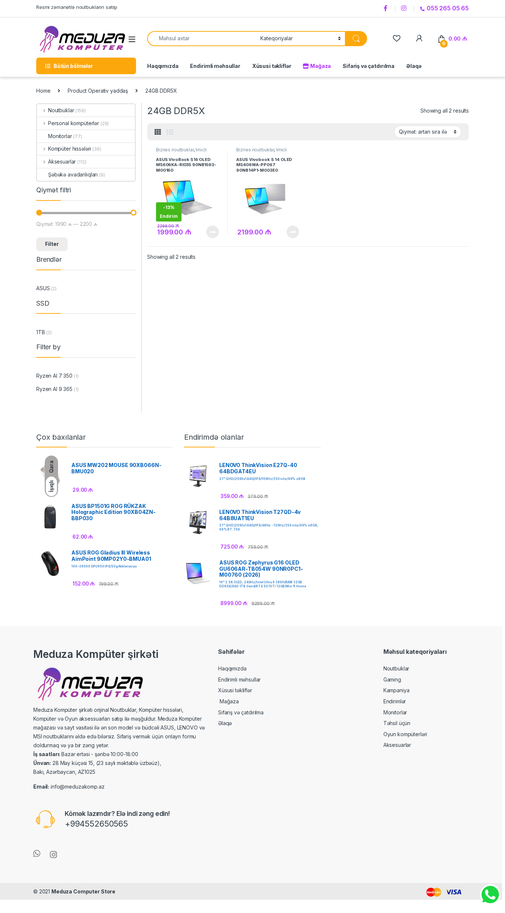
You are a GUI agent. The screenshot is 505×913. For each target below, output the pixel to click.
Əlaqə (413, 66)
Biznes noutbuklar (175, 149)
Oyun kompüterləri (405, 734)
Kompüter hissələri (69, 148)
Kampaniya (396, 690)
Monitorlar (60, 136)
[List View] (170, 132)
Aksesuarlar (62, 161)
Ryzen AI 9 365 (54, 389)
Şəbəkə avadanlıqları (73, 174)
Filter (52, 244)
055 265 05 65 (448, 8)
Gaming (392, 679)
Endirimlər (394, 701)
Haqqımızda (163, 66)
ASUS (43, 288)
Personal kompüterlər (73, 123)
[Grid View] (158, 132)
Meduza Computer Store (83, 891)
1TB (40, 332)
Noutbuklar (61, 110)
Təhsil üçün (396, 723)
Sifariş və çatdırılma (368, 66)
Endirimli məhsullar (215, 66)
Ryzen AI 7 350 (54, 376)
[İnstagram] (405, 8)
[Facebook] (387, 8)
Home (43, 90)
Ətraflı (211, 232)
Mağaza (320, 66)
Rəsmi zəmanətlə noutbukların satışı (76, 7)
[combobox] (201, 38)
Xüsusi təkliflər (271, 66)
